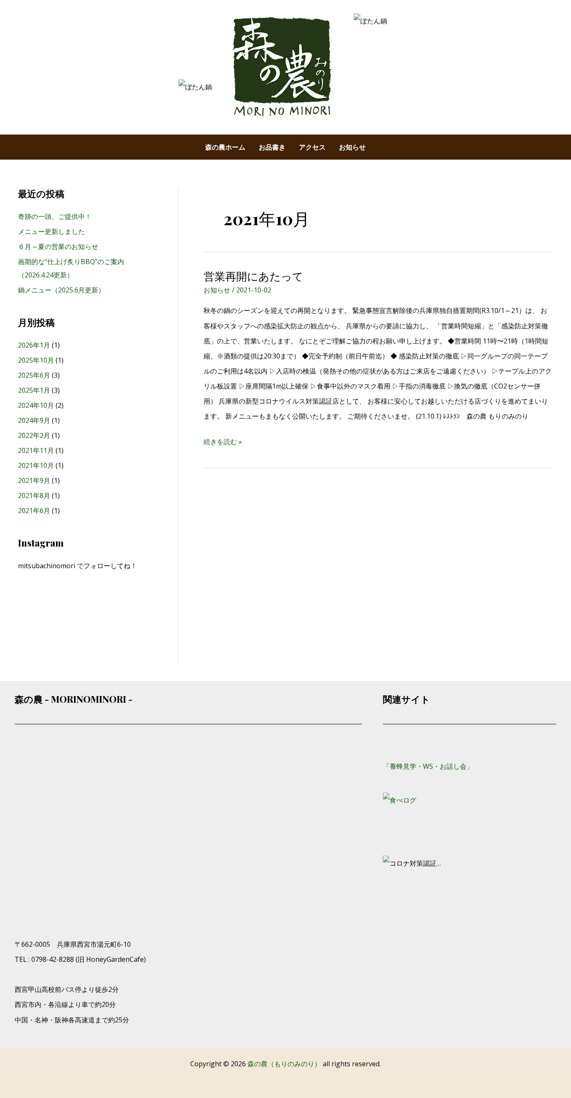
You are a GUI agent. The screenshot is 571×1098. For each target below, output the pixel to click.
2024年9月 (34, 420)
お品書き (272, 147)
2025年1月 (34, 390)
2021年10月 (36, 465)
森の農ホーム (225, 147)
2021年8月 (34, 495)
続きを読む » (223, 440)
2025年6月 (34, 375)
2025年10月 (36, 360)
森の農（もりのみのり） (285, 1063)
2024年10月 (36, 405)
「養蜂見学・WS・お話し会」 (428, 766)
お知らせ (352, 147)
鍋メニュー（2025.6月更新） (61, 290)
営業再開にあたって (253, 276)
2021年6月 (34, 510)
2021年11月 (36, 450)
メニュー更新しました (51, 231)
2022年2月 (34, 435)
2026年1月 (34, 345)
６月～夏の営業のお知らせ (58, 246)
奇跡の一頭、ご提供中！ (55, 216)
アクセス (312, 147)
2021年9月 (34, 480)
